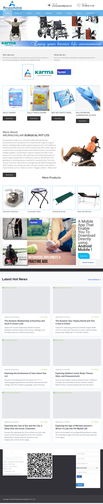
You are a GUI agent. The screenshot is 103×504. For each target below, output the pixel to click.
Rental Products (88, 262)
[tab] (45, 72)
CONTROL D (90, 13)
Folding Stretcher (59, 212)
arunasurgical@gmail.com (62, 6)
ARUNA (29, 13)
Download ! (84, 256)
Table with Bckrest (84, 212)
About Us (18, 13)
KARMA (59, 13)
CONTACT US (39, 19)
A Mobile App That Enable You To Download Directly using (86, 235)
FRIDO (38, 13)
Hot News (44, 317)
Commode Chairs (34, 212)
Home (7, 13)
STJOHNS (49, 13)
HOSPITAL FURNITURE (22, 19)
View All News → (94, 280)
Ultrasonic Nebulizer (10, 212)
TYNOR (69, 13)
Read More (9, 118)
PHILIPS (7, 19)
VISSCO (78, 13)
